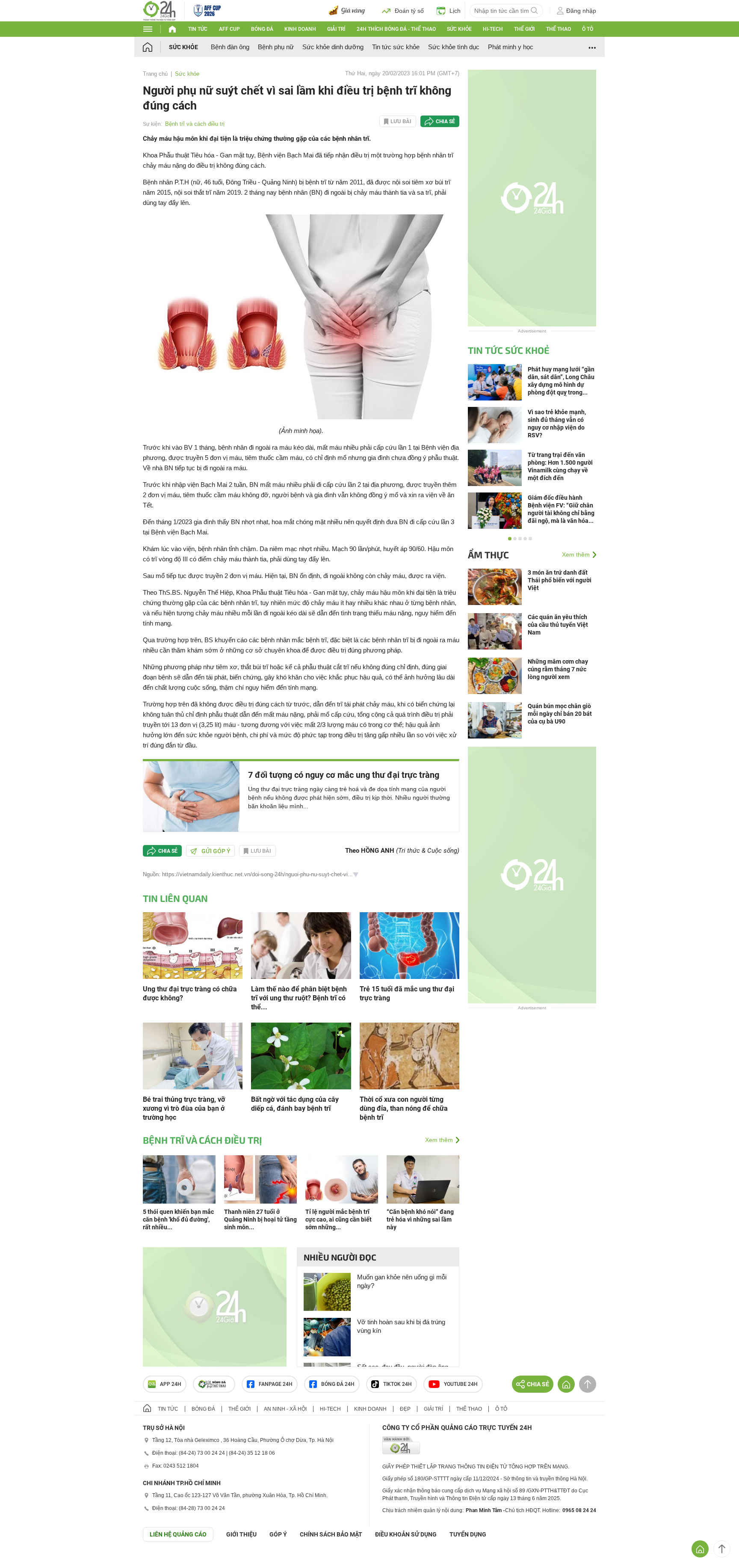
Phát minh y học (510, 46)
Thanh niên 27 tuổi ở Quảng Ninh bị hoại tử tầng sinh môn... (260, 1219)
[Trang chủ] (156, 47)
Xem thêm (439, 1139)
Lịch (455, 10)
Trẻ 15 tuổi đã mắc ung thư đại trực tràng (407, 993)
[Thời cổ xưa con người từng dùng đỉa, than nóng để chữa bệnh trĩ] (409, 1055)
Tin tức (197, 29)
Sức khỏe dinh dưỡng (333, 46)
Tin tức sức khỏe (396, 46)
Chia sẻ (445, 122)
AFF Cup (229, 29)
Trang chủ (155, 74)
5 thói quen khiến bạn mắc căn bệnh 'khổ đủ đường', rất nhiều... (178, 1219)
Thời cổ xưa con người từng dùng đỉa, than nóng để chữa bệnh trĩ (404, 1108)
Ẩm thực (488, 554)
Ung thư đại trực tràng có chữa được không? (190, 993)
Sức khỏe (459, 29)
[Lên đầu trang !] (721, 1548)
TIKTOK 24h (397, 1384)
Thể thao (558, 29)
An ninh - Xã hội (285, 1409)
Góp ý (278, 1534)
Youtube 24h (461, 1384)
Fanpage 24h (276, 1384)
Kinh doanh (300, 29)
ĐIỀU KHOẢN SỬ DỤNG (406, 1534)
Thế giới (524, 29)
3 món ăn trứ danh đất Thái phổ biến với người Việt (559, 580)
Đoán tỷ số (409, 10)
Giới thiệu (241, 1534)
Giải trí (336, 29)
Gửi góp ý (216, 851)
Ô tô (587, 29)
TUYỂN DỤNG (467, 1534)
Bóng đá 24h (338, 1384)
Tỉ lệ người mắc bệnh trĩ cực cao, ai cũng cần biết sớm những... (338, 1219)
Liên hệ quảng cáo (178, 1534)
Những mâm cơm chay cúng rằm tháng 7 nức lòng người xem (558, 669)
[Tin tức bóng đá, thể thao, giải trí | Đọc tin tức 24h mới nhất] (159, 10)
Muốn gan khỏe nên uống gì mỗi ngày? (401, 1281)
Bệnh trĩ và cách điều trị (195, 124)
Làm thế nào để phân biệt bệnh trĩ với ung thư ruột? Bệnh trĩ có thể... (299, 998)
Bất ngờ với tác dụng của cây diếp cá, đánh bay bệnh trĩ (295, 1103)
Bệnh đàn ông (230, 46)
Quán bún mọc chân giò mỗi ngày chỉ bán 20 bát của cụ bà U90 (560, 714)
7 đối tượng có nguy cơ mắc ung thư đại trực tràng (343, 775)
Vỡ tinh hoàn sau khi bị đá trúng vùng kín (401, 1326)
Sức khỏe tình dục (453, 46)
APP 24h (170, 1384)
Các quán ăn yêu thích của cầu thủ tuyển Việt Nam (558, 625)
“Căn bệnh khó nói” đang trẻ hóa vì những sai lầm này (420, 1219)
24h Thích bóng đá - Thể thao (396, 29)
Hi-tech (493, 29)
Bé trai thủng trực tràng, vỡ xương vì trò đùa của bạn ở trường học (184, 1108)
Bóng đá (262, 29)
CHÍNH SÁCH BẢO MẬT (331, 1534)
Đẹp (405, 1409)
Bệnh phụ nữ (276, 46)
